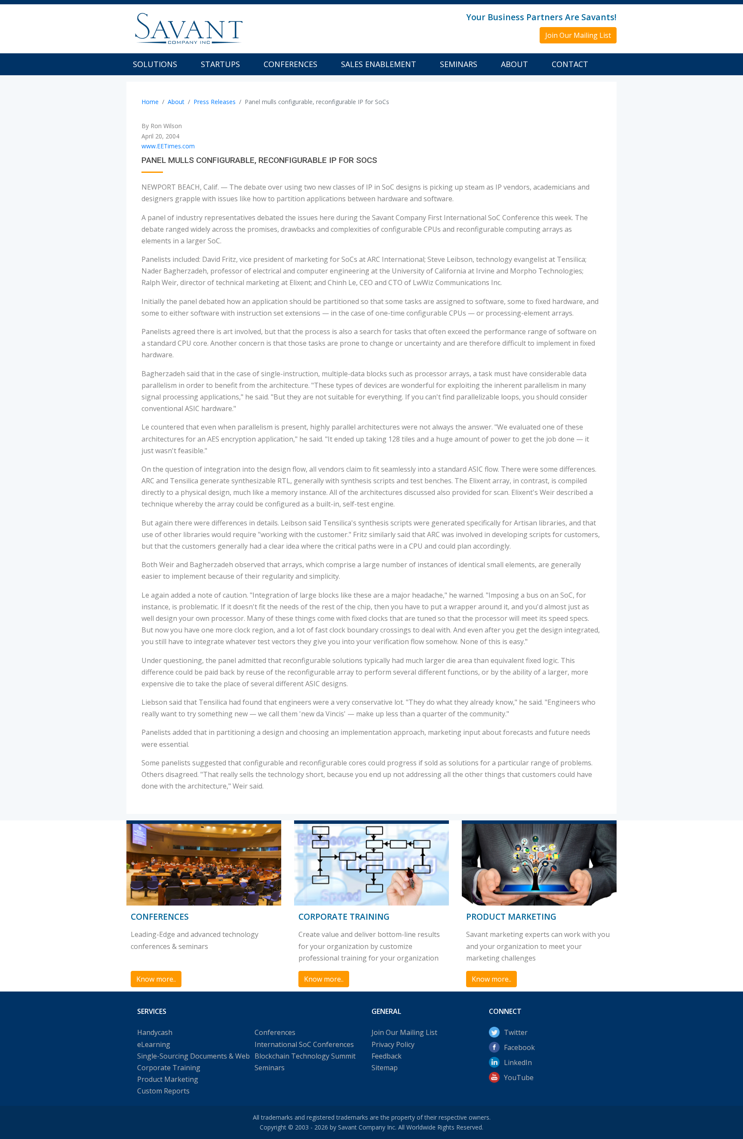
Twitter (516, 1032)
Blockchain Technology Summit (305, 1056)
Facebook (519, 1047)
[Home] (187, 28)
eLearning (153, 1044)
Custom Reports (163, 1091)
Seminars (458, 64)
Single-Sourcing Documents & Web (193, 1056)
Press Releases (214, 102)
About (514, 64)
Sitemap (385, 1067)
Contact (570, 64)
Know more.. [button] (156, 979)
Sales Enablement (378, 64)
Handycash (154, 1032)
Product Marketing (167, 1079)
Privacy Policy (393, 1044)
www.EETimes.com (168, 146)
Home (150, 102)
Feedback (387, 1056)
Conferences (290, 64)
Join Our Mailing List (404, 1032)
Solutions (155, 64)
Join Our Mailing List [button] (578, 35)
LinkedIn (518, 1062)
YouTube (519, 1077)
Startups (220, 64)
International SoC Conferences (304, 1044)
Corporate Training (168, 1067)
